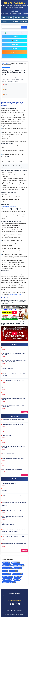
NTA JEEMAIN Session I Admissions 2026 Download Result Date (14, 489)
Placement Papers (17, 573)
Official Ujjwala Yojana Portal (9, 206)
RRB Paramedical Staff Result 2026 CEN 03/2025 (13, 458)
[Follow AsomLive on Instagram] (16, 604)
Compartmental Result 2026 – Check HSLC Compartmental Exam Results (12, 483)
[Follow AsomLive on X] (10, 604)
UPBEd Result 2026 (6, 435)
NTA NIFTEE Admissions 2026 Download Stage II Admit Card (13, 517)
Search (24, 27)
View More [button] (24, 412)
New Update (6, 573)
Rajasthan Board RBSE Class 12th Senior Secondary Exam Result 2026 (14, 544)
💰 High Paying (14, 52)
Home (3, 17)
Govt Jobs (17, 568)
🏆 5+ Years (14, 48)
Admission (6, 562)
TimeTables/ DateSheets (9, 582)
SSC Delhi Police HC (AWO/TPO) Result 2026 (12, 469)
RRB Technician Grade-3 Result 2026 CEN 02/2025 (13, 464)
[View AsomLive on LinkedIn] (19, 604)
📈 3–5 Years (14, 44)
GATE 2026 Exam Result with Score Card (11, 510)
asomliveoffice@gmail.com (14, 600)
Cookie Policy (10, 610)
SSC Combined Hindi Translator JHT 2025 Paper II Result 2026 (13, 447)
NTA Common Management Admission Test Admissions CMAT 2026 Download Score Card (12, 496)
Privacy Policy (22, 608)
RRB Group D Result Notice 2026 (9, 440)
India (5, 570)
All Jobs (10, 17)
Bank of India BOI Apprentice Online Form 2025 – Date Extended (13, 406)
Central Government (18, 565)
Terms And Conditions (8, 608)
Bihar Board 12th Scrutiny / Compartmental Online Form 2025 (13, 354)
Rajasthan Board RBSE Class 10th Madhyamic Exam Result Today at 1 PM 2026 (14, 524)
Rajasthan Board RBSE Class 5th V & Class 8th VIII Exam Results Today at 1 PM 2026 (13, 530)
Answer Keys (23, 21)
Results (5, 21)
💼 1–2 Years (14, 40)
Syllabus (17, 579)
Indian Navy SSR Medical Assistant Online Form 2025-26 (14, 387)
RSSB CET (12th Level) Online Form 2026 (11, 430)
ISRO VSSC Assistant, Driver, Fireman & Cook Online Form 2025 (14, 374)
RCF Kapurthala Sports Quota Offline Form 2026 (13, 419)
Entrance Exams (7, 568)
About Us (20, 610)
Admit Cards (24, 17)
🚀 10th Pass (14, 36)
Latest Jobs (17, 17)
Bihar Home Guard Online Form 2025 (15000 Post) (13, 347)
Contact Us (16, 608)
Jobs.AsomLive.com (14, 3)
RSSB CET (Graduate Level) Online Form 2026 (12, 424)
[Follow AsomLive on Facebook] (13, 604)
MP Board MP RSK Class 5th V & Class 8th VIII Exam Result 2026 (14, 537)
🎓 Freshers (14, 55)
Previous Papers (7, 576)
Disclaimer (15, 610)
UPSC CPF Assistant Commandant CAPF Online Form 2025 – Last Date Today (14, 367)
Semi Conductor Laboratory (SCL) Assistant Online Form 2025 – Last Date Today (14, 361)
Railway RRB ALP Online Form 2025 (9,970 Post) (13, 380)
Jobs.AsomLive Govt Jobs (14, 294)
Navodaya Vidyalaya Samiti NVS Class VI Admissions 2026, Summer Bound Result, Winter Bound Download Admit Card (14, 504)
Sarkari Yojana (14, 21)
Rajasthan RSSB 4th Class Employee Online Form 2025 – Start (13, 399)
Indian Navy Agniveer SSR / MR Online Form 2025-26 (14, 392)
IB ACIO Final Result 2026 (8, 453)
